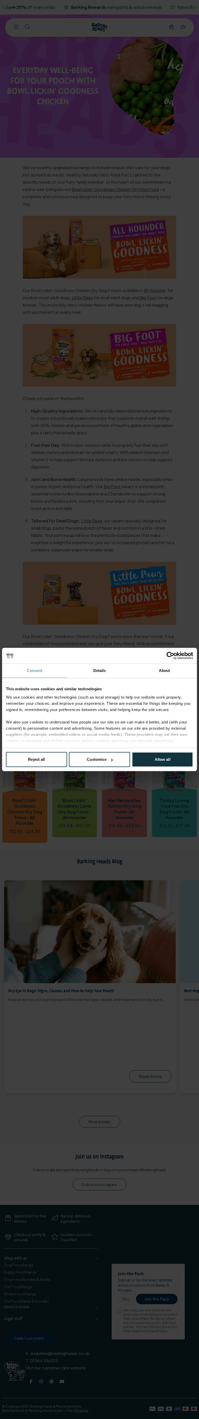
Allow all (162, 759)
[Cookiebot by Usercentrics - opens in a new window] (170, 655)
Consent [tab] (34, 670)
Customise (96, 759)
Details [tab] (99, 670)
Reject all (36, 759)
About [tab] (164, 670)
